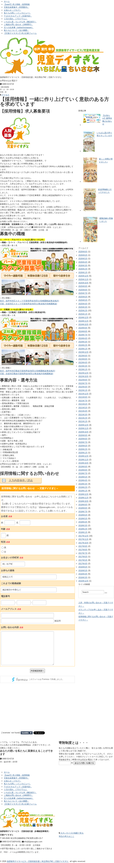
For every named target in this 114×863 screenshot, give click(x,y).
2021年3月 (82, 415)
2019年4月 (82, 480)
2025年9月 (82, 286)
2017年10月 (83, 543)
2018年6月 (82, 515)
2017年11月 (83, 539)
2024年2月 (82, 345)
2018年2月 (82, 529)
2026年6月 (82, 255)
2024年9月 (82, 328)
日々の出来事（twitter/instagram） (19, 27)
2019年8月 (82, 470)
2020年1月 (82, 453)
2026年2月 (82, 269)
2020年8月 (82, 439)
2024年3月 (82, 342)
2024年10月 (83, 324)
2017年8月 (82, 550)
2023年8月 (82, 359)
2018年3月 (82, 525)
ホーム (7, 1)
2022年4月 (82, 387)
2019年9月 (82, 466)
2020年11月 (83, 428)
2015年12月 (83, 581)
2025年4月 (82, 304)
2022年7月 (82, 383)
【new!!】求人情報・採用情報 (17, 4)
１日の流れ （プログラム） (16, 19)
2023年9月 (82, 356)
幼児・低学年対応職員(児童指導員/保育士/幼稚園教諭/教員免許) (27, 371)
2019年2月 (82, 487)
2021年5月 (82, 408)
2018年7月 (82, 511)
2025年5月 (82, 300)
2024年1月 (82, 349)
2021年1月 (82, 421)
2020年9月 (82, 435)
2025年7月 (82, 293)
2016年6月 (82, 567)
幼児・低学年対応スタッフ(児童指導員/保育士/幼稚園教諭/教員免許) (29, 301)
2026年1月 (82, 272)
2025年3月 (82, 307)
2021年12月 (83, 394)
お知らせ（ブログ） (12, 10)
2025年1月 (82, 314)
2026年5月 (82, 258)
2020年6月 (82, 446)
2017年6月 (82, 556)
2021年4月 (82, 411)
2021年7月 (82, 401)
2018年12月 (83, 494)
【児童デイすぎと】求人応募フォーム (20, 33)
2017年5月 (82, 560)
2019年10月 (83, 463)
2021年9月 (82, 397)
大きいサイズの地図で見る (72, 833)
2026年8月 (82, 252)
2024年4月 (82, 338)
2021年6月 (82, 404)
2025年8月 (82, 290)
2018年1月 (82, 532)
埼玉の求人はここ (66, 836)
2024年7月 (82, 335)
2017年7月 (82, 553)
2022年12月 (83, 373)
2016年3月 (82, 577)
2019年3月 (82, 484)
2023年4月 (82, 362)
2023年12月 (83, 352)
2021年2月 (82, 418)
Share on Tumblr (27, 732)
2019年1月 (82, 491)
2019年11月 (83, 460)
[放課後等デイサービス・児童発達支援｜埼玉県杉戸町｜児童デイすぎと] (52, 39)
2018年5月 (82, 518)
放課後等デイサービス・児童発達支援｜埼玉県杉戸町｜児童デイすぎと (38, 861)
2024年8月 (82, 331)
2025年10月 (83, 283)
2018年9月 (82, 505)
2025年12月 (83, 276)
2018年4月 (82, 522)
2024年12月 (83, 317)
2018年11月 (83, 498)
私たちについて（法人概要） (16, 30)
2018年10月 (83, 501)
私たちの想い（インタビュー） (17, 13)
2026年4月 (82, 262)
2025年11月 (83, 279)
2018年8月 (82, 508)
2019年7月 (82, 473)
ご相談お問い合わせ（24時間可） (18, 24)
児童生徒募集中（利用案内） (16, 7)
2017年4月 (82, 563)
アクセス (5, 95)
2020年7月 (82, 442)
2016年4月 (82, 574)
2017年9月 (82, 546)
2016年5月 (82, 570)
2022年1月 (82, 390)
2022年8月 (82, 380)
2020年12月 (83, 425)
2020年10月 (83, 432)
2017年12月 (83, 536)
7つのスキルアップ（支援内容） (18, 16)
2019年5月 (82, 477)
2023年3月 (82, 366)
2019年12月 (83, 456)
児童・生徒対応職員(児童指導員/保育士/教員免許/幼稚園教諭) (26, 374)
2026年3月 (82, 265)
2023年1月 (82, 369)
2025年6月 (82, 297)
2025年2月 (82, 310)
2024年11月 (83, 321)
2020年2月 (82, 449)
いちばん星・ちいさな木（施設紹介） (20, 22)
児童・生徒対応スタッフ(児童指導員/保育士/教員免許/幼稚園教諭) (28, 304)
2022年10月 (83, 376)
